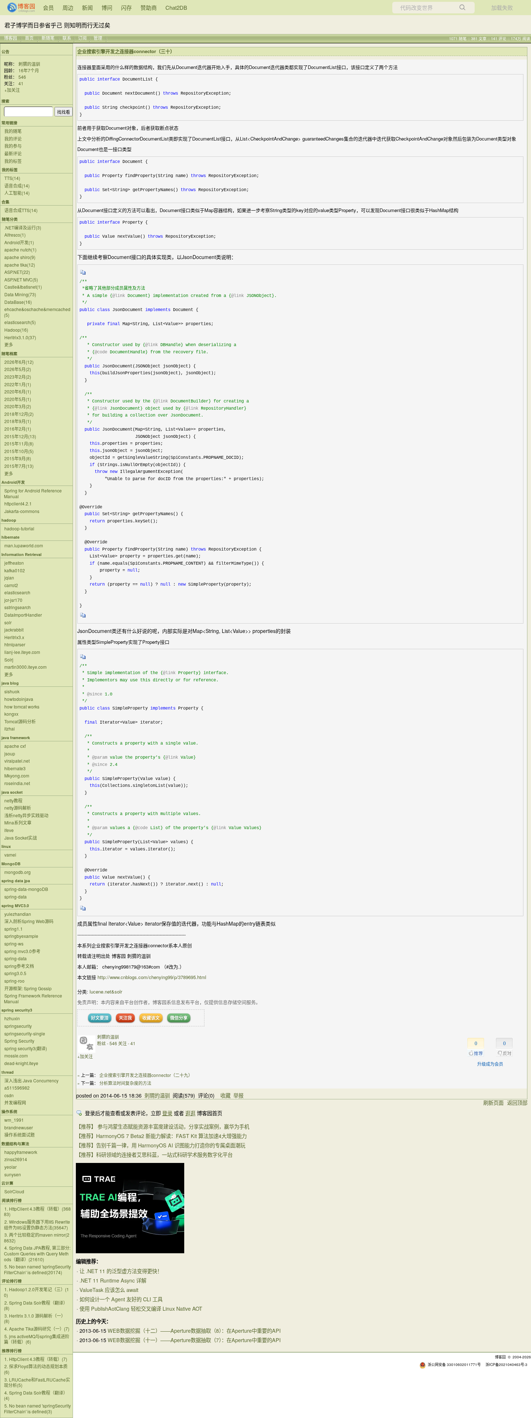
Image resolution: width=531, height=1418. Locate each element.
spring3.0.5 (15, 973)
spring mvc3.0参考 (22, 951)
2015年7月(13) (19, 466)
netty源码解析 (17, 808)
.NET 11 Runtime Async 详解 (112, 1280)
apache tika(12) (19, 265)
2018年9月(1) (17, 421)
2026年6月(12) (19, 362)
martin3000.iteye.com (25, 667)
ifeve (9, 830)
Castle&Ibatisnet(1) (23, 287)
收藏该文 (151, 1017)
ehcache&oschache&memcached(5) (37, 312)
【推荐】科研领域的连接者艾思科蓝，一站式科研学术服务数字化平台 (154, 1154)
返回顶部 (517, 1102)
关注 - (126, 1043)
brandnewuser (18, 1127)
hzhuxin (12, 1018)
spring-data (15, 896)
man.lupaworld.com (23, 545)
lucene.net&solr (106, 991)
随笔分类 (10, 219)
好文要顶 (99, 1017)
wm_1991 (14, 1120)
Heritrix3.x (14, 637)
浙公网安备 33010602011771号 (454, 1364)
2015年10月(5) (19, 451)
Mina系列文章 (17, 822)
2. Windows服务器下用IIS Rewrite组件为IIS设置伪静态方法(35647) (37, 1224)
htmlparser (14, 644)
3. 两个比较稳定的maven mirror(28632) (36, 1238)
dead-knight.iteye (21, 1063)
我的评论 (13, 138)
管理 (98, 38)
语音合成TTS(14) (21, 210)
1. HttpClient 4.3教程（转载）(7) (35, 1359)
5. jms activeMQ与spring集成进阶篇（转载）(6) (36, 1339)
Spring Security (19, 1041)
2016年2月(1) (17, 429)
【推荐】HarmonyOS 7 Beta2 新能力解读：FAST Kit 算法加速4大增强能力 (161, 1135)
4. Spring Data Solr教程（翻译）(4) (36, 1395)
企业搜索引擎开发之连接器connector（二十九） (146, 1075)
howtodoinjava (18, 699)
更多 (8, 344)
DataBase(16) (18, 302)
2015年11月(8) (19, 443)
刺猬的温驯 (29, 64)
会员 (48, 7)
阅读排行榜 (12, 1200)
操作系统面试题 (19, 1135)
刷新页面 (493, 1102)
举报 (238, 1095)
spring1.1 (13, 929)
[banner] (18, 8)
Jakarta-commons (21, 511)
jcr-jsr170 (13, 600)
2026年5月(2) (17, 369)
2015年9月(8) (17, 458)
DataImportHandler (23, 615)
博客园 (10, 38)
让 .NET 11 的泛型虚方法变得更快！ (120, 1271)
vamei (10, 855)
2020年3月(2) (17, 406)
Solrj (8, 659)
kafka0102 (14, 570)
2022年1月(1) (17, 384)
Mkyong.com (16, 775)
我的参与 (13, 146)
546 (22, 77)
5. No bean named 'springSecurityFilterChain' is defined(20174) (37, 1269)
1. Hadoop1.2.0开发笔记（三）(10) (36, 1292)
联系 (66, 38)
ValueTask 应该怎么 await (108, 1289)
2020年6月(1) (17, 391)
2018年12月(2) (19, 414)
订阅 (82, 38)
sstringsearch (17, 607)
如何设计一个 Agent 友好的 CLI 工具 (121, 1299)
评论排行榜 (12, 1281)
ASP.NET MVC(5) (21, 279)
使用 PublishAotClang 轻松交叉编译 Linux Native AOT (140, 1308)
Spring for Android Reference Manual (33, 493)
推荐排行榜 (12, 1350)
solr (8, 622)
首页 (29, 38)
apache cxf (15, 746)
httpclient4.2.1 (18, 503)
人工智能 (17, 193)
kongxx (11, 714)
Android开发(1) (19, 242)
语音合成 (17, 185)
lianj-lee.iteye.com (22, 652)
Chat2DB (176, 7)
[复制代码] (83, 274)
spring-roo (14, 981)
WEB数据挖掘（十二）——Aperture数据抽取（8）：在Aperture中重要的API (194, 1330)
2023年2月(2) (17, 377)
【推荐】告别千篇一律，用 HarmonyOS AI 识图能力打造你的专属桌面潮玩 (160, 1145)
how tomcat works (21, 706)
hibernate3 (15, 768)
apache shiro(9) (19, 257)
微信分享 (178, 1017)
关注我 (125, 1017)
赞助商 (149, 7)
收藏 (225, 1095)
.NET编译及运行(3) (22, 227)
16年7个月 (28, 70)
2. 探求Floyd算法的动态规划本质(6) (36, 1369)
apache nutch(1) (20, 249)
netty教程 (13, 800)
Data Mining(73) (20, 294)
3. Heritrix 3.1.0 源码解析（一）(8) (34, 1318)
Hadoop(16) (16, 330)
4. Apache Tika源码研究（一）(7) (36, 1329)
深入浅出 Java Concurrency (31, 1080)
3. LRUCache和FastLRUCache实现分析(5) (37, 1382)
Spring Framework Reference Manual (33, 998)
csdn (9, 1095)
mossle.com (16, 1055)
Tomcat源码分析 (20, 721)
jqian (9, 577)
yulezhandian (17, 914)
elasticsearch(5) (20, 322)
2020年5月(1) (17, 399)
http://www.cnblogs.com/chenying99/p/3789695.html (152, 977)
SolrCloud (14, 1191)
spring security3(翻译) (25, 1048)
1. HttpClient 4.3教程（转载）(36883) (37, 1211)
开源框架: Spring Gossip (28, 988)
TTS (12, 178)
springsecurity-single (24, 1033)
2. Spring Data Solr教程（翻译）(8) (36, 1305)
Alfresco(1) (15, 235)
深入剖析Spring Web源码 (28, 921)
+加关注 (12, 90)
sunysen (12, 1174)
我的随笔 (13, 131)
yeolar (10, 1167)
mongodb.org (17, 872)
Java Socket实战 (20, 838)
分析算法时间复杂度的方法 (125, 1083)
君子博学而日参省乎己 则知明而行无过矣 (57, 25)
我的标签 (13, 161)
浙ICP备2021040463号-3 (506, 1364)
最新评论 (13, 153)
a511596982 (17, 1088)
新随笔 (48, 38)
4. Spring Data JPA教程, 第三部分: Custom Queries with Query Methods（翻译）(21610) (37, 1253)
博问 (107, 7)
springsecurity (18, 1026)
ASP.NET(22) (17, 272)
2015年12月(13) (20, 436)
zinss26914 (15, 1159)
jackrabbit (13, 629)
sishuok (12, 691)
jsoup (9, 753)
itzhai (9, 728)
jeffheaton (14, 563)
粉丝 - (107, 1043)
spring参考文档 (19, 966)
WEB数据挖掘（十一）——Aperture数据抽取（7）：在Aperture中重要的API (194, 1340)
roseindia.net (17, 783)
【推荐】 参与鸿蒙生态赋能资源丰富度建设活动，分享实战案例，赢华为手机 (162, 1126)
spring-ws (13, 943)
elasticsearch (17, 592)
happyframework (20, 1152)
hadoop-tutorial (19, 528)
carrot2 (11, 585)
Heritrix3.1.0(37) (20, 337)
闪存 (126, 7)
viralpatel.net (17, 761)
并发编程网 (15, 1102)
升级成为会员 (490, 1064)
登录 (167, 1113)
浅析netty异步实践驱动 (26, 815)
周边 (67, 7)
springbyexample (21, 936)
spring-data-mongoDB (26, 889)
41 (20, 83)
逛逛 (190, 1113)
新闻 (87, 7)
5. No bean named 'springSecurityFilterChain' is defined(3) (37, 1408)
